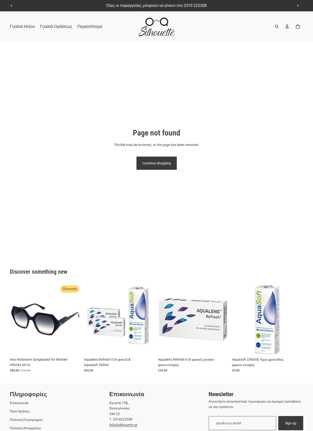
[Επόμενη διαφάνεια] (297, 5)
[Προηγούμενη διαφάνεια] (11, 5)
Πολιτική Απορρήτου (25, 428)
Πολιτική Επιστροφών (26, 420)
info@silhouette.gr (123, 425)
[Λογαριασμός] (287, 26)
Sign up (290, 423)
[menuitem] (90, 26)
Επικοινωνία (19, 403)
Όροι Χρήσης (20, 411)
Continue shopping (156, 163)
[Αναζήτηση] (276, 26)
